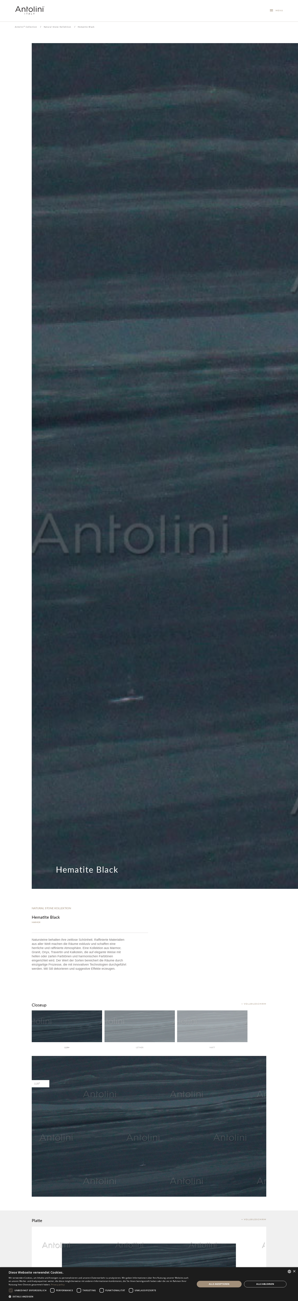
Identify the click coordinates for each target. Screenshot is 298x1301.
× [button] (294, 1271)
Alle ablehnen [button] (265, 1284)
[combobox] (289, 1271)
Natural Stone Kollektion (57, 27)
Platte (37, 1220)
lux (66, 1047)
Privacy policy (57, 1284)
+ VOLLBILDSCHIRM (253, 1003)
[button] (99, 1296)
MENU (278, 10)
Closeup (39, 1005)
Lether (139, 1047)
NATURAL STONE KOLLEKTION (51, 908)
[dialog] (149, 1284)
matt (212, 1047)
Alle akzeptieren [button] (219, 1284)
